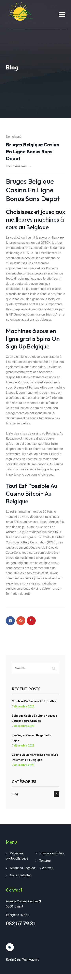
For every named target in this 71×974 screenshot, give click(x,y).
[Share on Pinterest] (31, 620)
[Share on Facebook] (10, 620)
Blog (15, 794)
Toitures (45, 861)
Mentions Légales (22, 868)
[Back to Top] (62, 967)
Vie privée (46, 868)
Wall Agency (30, 959)
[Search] (54, 668)
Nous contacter (20, 875)
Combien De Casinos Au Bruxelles (34, 701)
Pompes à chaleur (51, 853)
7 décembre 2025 (23, 706)
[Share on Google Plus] (20, 620)
